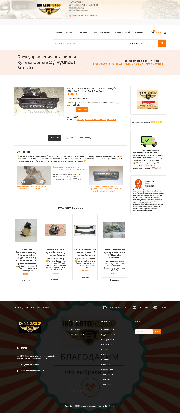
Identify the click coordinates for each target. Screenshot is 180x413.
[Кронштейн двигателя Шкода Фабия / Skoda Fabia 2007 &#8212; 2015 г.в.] (34, 175)
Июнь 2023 (108, 374)
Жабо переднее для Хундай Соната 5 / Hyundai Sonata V (85, 252)
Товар (156, 60)
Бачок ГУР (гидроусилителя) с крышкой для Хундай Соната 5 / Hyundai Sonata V (26, 255)
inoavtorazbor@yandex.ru (32, 370)
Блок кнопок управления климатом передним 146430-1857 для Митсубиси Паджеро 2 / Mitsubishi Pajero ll (105, 188)
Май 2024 (107, 344)
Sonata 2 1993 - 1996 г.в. (95, 119)
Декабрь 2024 (109, 334)
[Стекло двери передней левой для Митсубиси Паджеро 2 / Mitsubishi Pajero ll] (71, 173)
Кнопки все (111, 119)
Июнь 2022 (108, 384)
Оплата (162, 307)
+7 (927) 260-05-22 (30, 364)
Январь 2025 (108, 329)
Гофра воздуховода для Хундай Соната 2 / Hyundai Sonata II (114, 253)
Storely (112, 406)
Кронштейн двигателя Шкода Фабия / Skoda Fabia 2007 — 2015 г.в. (32, 187)
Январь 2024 (108, 359)
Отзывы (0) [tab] (85, 137)
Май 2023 (107, 379)
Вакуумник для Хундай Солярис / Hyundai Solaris (55, 252)
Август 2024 (108, 339)
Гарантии (143, 307)
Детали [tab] (69, 137)
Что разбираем (77, 334)
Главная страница (137, 60)
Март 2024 (108, 354)
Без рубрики (76, 329)
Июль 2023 (108, 369)
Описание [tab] (54, 137)
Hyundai (80, 119)
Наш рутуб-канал (117, 307)
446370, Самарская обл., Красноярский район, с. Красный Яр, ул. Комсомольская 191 (37, 357)
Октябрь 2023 (109, 364)
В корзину (82, 109)
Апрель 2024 (108, 349)
